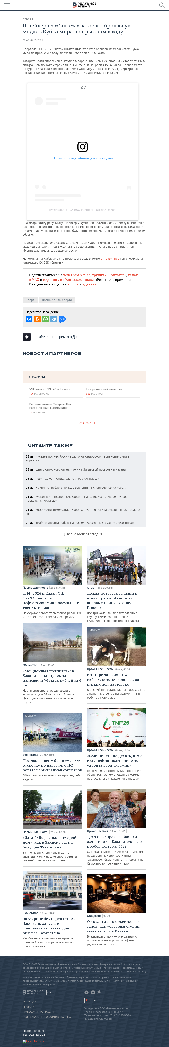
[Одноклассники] (37, 319)
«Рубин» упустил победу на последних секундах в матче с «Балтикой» (80, 523)
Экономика (30, 754)
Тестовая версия (34, 1034)
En (95, 1000)
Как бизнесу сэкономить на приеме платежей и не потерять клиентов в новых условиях (49, 932)
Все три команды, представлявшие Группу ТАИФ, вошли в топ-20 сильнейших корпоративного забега (113, 607)
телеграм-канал (76, 275)
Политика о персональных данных (47, 1016)
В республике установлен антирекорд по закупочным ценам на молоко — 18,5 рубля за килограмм (116, 685)
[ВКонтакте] (29, 319)
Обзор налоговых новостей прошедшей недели (52, 769)
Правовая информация (38, 1011)
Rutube (73, 284)
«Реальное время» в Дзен (59, 336)
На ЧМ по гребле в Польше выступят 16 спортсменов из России (76, 487)
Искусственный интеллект (105, 391)
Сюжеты (37, 376)
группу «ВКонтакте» (109, 275)
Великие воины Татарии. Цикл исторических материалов (51, 408)
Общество (30, 665)
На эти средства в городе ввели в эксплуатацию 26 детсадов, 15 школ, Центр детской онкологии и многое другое (52, 686)
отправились (110, 258)
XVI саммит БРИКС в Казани (49, 391)
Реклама (28, 1006)
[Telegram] (53, 319)
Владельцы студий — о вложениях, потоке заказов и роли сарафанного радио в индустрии (113, 932)
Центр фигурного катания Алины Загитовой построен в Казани (76, 469)
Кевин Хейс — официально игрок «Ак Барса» (62, 478)
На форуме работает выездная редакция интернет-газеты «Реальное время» (52, 605)
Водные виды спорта (57, 300)
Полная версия (33, 1031)
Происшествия (97, 831)
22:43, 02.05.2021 (33, 40)
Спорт (28, 19)
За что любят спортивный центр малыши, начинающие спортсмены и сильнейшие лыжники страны (50, 848)
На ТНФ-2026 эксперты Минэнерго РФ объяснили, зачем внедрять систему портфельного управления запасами (115, 766)
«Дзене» (89, 284)
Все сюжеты (86, 423)
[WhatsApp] (45, 319)
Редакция (29, 1001)
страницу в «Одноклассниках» (68, 279)
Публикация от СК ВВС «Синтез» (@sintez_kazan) (82, 209)
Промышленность (35, 587)
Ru (87, 1000)
